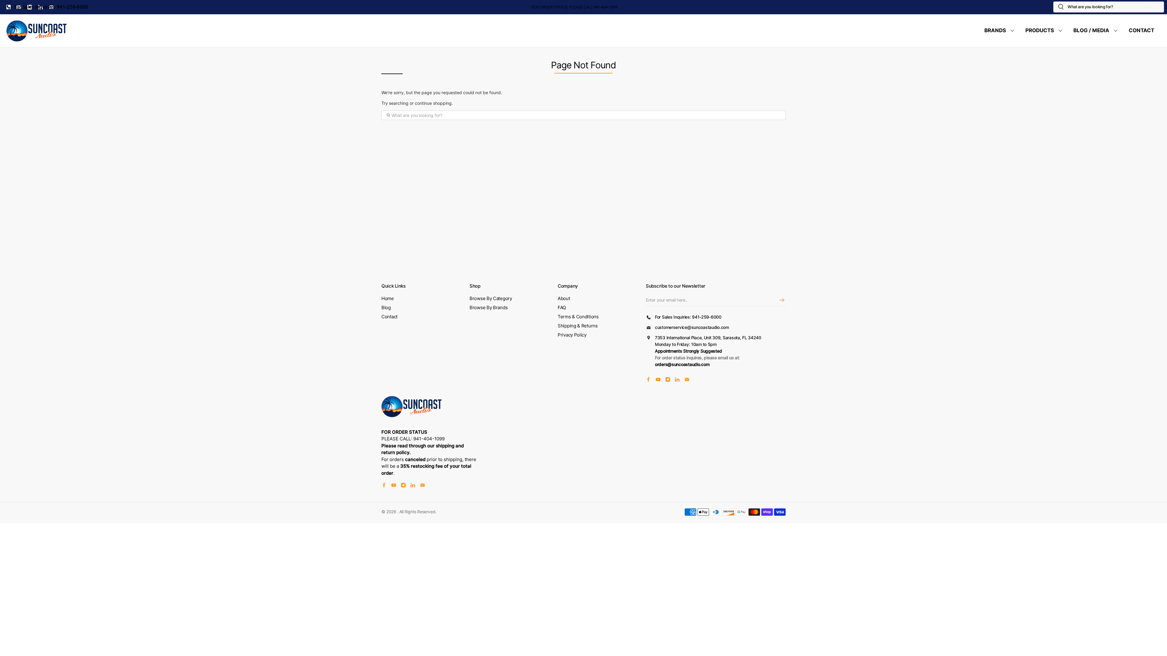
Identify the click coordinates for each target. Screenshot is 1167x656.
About (564, 298)
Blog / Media (1091, 30)
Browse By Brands (489, 307)
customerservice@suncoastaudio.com (692, 327)
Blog (386, 307)
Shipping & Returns (578, 326)
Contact (1141, 30)
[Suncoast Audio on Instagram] (667, 380)
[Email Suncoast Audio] (687, 380)
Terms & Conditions (578, 316)
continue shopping (433, 103)
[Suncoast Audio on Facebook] (648, 380)
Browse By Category (491, 298)
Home (387, 298)
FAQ (562, 307)
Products (1039, 30)
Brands (995, 30)
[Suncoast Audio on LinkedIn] (677, 380)
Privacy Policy (572, 335)
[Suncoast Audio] (36, 30)
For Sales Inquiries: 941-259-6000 (50, 7)
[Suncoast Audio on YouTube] (658, 380)
